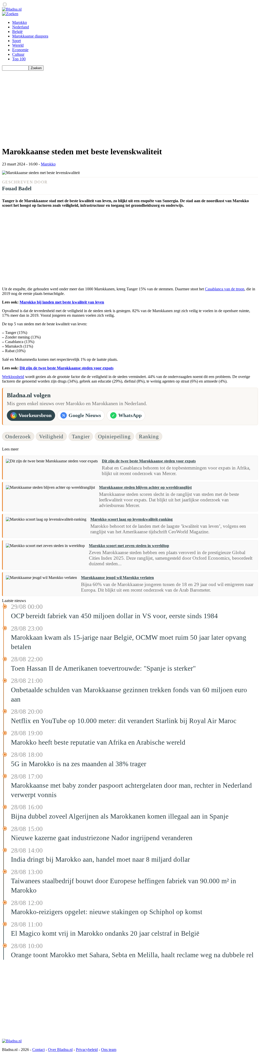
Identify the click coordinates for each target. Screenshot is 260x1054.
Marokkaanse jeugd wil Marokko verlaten (117, 577)
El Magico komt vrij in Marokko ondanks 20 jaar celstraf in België (105, 933)
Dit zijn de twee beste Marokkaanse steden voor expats (66, 368)
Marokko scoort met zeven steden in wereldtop (129, 545)
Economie (20, 50)
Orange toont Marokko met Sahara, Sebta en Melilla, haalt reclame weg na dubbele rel (132, 955)
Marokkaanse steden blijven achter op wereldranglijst (145, 487)
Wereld (18, 45)
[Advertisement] (130, 106)
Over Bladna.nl (60, 1049)
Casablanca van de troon (224, 289)
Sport (16, 41)
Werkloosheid (13, 376)
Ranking (149, 436)
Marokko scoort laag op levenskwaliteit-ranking (131, 519)
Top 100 (19, 59)
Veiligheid (51, 436)
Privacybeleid (87, 1049)
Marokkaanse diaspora (30, 36)
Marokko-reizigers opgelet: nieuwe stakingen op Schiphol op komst (106, 912)
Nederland (20, 27)
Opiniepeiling (114, 436)
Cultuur (18, 54)
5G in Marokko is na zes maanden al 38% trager (78, 764)
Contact (38, 1049)
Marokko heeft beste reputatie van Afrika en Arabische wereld (98, 742)
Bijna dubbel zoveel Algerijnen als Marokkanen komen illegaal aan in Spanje (120, 816)
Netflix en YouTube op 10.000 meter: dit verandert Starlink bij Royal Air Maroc (123, 721)
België (17, 31)
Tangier (81, 436)
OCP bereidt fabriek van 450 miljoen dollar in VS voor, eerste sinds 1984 (114, 616)
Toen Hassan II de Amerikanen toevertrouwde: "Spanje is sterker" (103, 668)
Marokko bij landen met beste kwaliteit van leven (62, 302)
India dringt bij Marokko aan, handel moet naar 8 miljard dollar (100, 859)
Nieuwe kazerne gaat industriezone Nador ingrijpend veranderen (101, 838)
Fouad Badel (16, 188)
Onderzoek (18, 436)
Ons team (108, 1049)
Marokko (19, 22)
